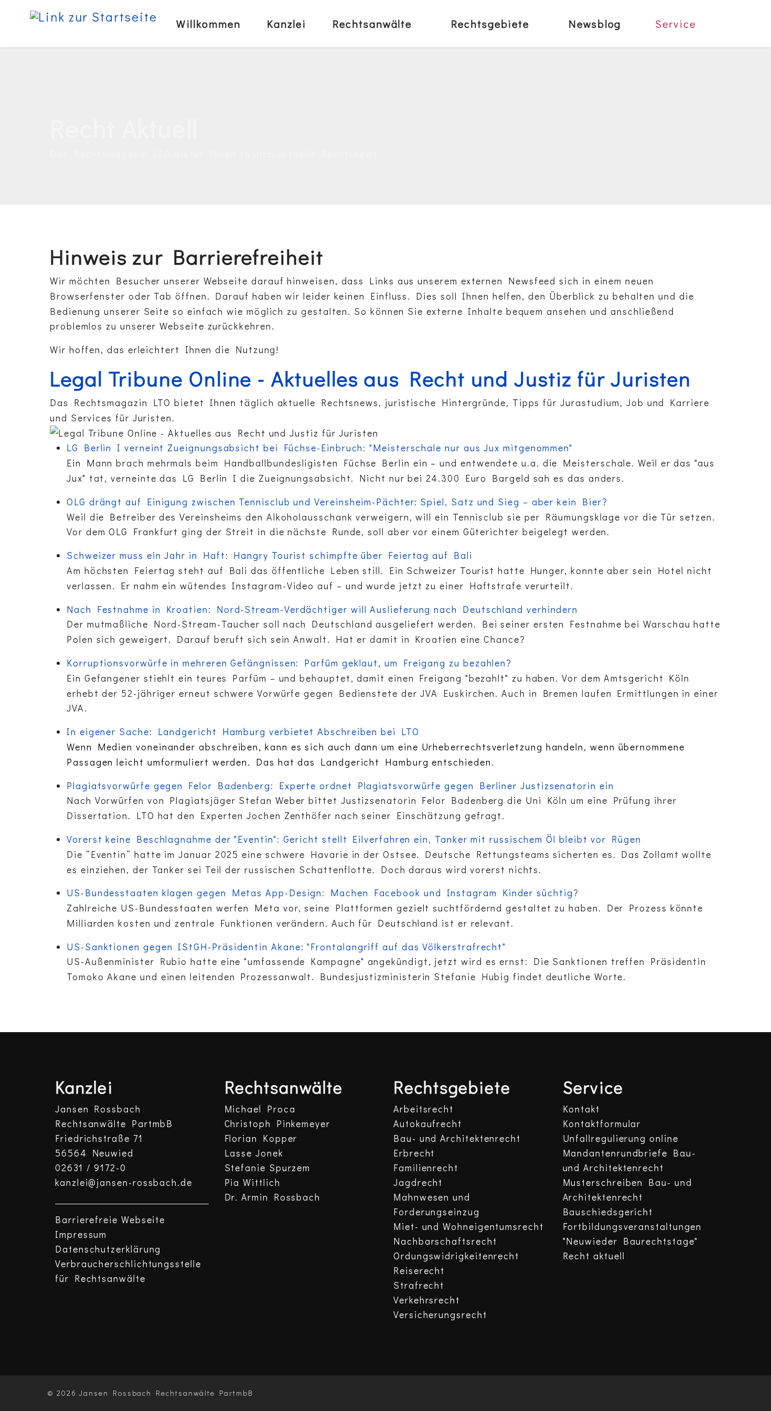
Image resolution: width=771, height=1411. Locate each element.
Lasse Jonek (253, 1153)
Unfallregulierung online (621, 1138)
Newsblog (595, 23)
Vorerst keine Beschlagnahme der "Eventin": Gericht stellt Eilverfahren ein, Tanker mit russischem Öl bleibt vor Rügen (354, 839)
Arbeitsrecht (423, 1109)
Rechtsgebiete (490, 23)
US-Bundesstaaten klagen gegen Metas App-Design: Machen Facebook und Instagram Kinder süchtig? (323, 892)
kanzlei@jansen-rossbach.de (123, 1182)
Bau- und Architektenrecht (457, 1138)
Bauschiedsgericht (608, 1212)
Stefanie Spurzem (267, 1168)
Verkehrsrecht (426, 1300)
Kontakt (581, 1109)
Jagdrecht (418, 1182)
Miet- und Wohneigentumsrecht (468, 1227)
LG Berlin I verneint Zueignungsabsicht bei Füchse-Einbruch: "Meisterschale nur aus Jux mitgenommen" (320, 447)
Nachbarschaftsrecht (445, 1241)
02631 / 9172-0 (90, 1168)
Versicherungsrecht (440, 1315)
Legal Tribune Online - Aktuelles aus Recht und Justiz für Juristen (370, 378)
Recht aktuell (594, 1256)
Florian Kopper (261, 1138)
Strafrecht (418, 1285)
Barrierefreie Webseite (110, 1220)
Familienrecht (425, 1168)
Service (675, 23)
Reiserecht (419, 1271)
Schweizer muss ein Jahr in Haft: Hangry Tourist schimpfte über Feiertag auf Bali (270, 555)
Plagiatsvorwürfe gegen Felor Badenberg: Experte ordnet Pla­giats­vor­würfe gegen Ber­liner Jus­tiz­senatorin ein (340, 785)
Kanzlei (286, 23)
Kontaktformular (602, 1124)
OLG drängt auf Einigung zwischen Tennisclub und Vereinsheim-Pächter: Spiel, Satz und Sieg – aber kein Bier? (337, 501)
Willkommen (208, 23)
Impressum (81, 1234)
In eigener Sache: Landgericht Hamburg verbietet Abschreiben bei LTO (243, 731)
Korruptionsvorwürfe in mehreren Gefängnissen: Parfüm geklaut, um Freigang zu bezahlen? (289, 662)
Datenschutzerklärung (108, 1249)
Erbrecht (414, 1153)
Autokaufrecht (427, 1124)
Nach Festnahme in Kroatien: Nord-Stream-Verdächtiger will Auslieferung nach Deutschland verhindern (322, 609)
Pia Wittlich (252, 1182)
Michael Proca (260, 1109)
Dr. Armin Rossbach (272, 1197)
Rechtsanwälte (372, 23)
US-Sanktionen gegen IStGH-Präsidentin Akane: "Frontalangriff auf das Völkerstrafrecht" (286, 946)
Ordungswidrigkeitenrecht (456, 1256)
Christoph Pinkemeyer (277, 1124)
